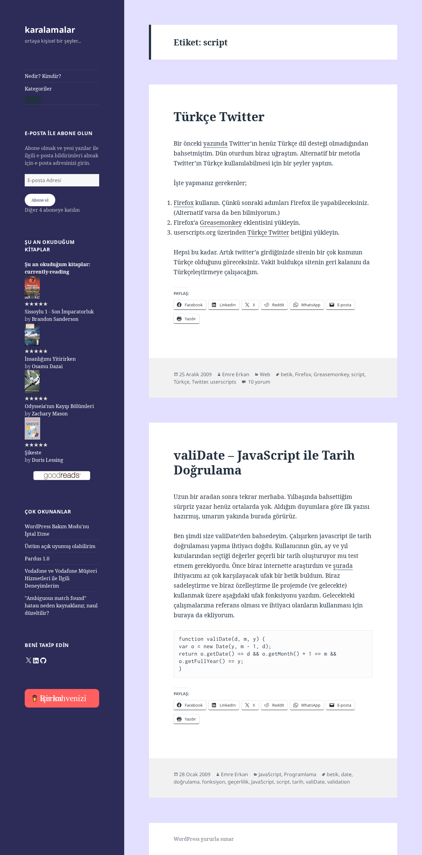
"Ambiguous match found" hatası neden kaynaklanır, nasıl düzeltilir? (61, 605)
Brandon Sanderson (55, 319)
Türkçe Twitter (219, 116)
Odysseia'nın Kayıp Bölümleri (59, 406)
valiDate (315, 781)
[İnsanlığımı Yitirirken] (32, 344)
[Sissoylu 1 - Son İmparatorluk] (32, 296)
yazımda (215, 143)
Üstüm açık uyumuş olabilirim (60, 546)
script (358, 374)
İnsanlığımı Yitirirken (50, 358)
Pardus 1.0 (37, 558)
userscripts (223, 381)
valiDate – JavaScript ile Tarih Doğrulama (264, 462)
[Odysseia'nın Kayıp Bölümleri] (32, 391)
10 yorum (258, 381)
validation (338, 781)
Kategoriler (38, 88)
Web (265, 374)
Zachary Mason (50, 413)
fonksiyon (213, 781)
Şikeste (33, 452)
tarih (297, 781)
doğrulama (187, 781)
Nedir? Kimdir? (43, 76)
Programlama (300, 774)
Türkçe (181, 381)
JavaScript (270, 774)
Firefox (184, 203)
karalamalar (50, 29)
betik (287, 374)
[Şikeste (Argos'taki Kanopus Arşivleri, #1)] (32, 437)
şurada (343, 566)
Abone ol (40, 200)
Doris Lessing (47, 460)
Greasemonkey (221, 223)
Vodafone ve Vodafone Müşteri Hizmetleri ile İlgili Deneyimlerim (61, 578)
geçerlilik (238, 781)
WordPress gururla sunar (204, 839)
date (346, 774)
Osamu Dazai (47, 366)
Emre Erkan (235, 374)
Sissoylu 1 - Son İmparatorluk (59, 311)
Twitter (200, 381)
